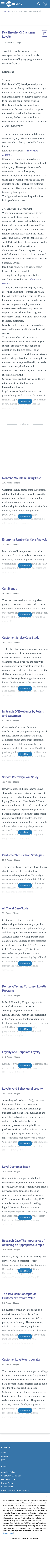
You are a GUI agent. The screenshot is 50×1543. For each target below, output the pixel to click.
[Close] (47, 1496)
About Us (5, 1452)
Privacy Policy (7, 1483)
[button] (3, 4)
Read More (24, 516)
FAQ (3, 1459)
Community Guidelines (11, 1475)
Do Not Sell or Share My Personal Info (25, 1538)
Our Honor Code (8, 1479)
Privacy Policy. (8, 1533)
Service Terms (7, 1486)
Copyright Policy (8, 1472)
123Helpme (6, 11)
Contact (4, 1456)
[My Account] (46, 3)
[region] (25, 1518)
